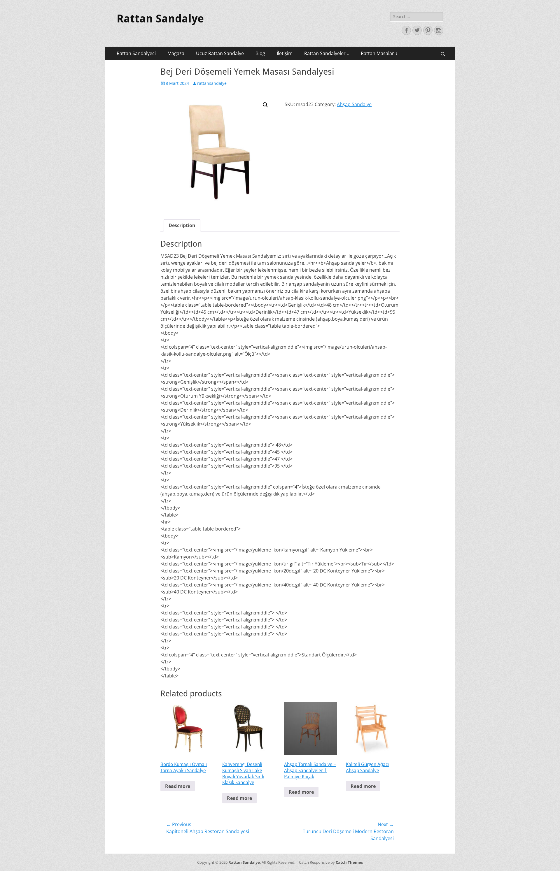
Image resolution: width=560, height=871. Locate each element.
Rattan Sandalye (160, 18)
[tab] (182, 225)
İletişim (285, 53)
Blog (260, 53)
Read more (177, 786)
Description (182, 225)
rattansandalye (212, 83)
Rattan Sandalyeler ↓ (326, 53)
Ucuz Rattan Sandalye (220, 53)
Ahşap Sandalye (354, 104)
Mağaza (175, 53)
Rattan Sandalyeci (136, 53)
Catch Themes (349, 862)
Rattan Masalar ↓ (379, 53)
